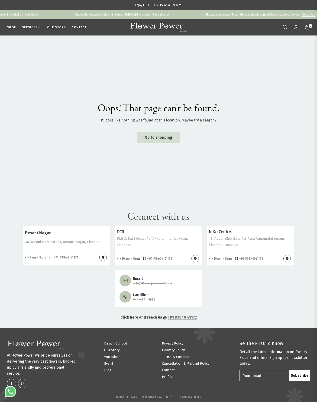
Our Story (112, 350)
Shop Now (299, 14)
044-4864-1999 (144, 299)
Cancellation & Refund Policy (185, 363)
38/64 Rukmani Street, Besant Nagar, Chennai (62, 242)
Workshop (112, 357)
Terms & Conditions (177, 357)
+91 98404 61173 (159, 259)
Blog (107, 370)
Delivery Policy (173, 350)
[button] (285, 27)
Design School (115, 343)
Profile (167, 377)
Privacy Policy (172, 343)
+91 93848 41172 (182, 317)
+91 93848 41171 (65, 257)
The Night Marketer (187, 397)
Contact (168, 370)
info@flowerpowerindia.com (154, 283)
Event (108, 363)
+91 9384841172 (251, 259)
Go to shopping (158, 137)
